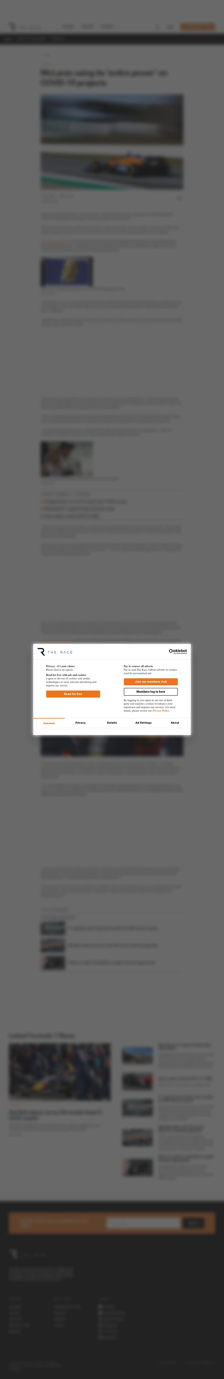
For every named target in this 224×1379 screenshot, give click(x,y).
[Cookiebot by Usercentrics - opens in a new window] (171, 651)
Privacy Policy (161, 710)
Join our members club (151, 681)
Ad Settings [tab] (143, 722)
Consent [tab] (49, 723)
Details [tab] (112, 722)
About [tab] (175, 722)
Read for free (73, 694)
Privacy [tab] (80, 722)
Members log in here (150, 691)
